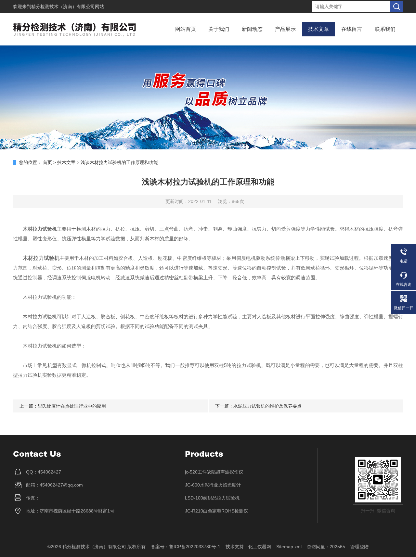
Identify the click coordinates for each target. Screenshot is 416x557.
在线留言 (351, 29)
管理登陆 (359, 546)
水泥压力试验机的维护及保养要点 (267, 406)
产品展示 (285, 29)
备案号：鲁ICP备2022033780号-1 (185, 546)
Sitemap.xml (289, 546)
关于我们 (218, 29)
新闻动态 (252, 29)
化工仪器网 (259, 546)
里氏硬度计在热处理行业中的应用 (72, 406)
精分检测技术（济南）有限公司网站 (67, 6)
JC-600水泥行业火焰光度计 (213, 484)
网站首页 (185, 29)
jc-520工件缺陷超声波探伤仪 (214, 472)
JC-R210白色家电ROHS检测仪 (216, 510)
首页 (47, 162)
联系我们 (385, 29)
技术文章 (318, 29)
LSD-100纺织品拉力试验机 (212, 497)
